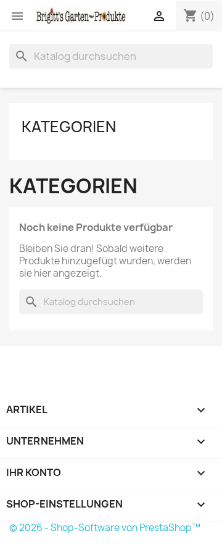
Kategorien (69, 126)
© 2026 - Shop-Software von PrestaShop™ (104, 527)
